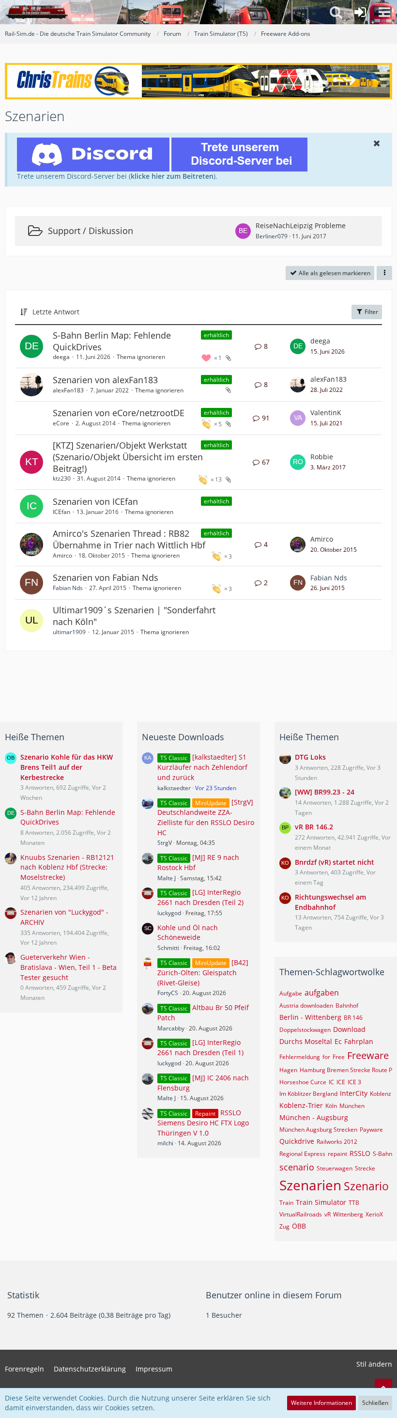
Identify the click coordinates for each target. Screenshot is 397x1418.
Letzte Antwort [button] (55, 311)
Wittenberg (348, 1214)
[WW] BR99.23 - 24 (324, 791)
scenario (296, 1167)
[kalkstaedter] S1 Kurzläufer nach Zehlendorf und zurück (202, 767)
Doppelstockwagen (305, 1030)
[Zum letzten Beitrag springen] (297, 346)
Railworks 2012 (337, 1142)
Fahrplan (358, 1041)
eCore (61, 423)
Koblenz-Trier (301, 1105)
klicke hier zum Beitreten (172, 176)
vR (327, 1214)
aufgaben (322, 992)
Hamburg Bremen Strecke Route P (346, 1070)
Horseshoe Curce (302, 1082)
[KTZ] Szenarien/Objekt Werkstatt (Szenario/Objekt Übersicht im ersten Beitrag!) (128, 456)
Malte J (166, 878)
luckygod (169, 913)
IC (331, 1082)
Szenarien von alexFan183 (105, 380)
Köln (331, 1106)
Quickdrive (296, 1141)
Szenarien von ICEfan (95, 501)
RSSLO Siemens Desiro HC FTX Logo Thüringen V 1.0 (203, 1123)
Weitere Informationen (321, 1403)
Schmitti (168, 948)
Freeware (368, 1055)
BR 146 (353, 1017)
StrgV (164, 843)
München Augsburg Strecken (318, 1129)
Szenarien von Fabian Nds (105, 577)
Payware (371, 1129)
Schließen (375, 1403)
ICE (340, 1082)
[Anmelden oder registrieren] (360, 12)
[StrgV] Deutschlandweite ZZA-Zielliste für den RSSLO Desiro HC (205, 817)
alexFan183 (68, 390)
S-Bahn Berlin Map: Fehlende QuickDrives (112, 341)
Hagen (288, 1070)
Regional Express (302, 1154)
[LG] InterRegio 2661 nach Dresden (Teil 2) (200, 897)
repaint (337, 1154)
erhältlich (216, 335)
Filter (370, 312)
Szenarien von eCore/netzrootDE (118, 413)
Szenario (366, 1186)
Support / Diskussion (90, 230)
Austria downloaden (306, 1005)
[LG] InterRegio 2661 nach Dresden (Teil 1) (200, 1047)
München (352, 1106)
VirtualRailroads (300, 1214)
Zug (284, 1226)
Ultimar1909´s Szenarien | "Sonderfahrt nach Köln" (134, 615)
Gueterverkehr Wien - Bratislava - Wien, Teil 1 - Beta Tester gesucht (68, 967)
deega (61, 357)
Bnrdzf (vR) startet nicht (334, 862)
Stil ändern (374, 1364)
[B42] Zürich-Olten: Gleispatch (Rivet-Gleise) (202, 972)
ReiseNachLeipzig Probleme (301, 225)
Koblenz (380, 1094)
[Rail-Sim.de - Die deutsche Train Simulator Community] (37, 12)
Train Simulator (321, 1202)
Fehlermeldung (299, 1057)
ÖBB (299, 1226)
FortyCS (167, 993)
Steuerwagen (334, 1168)
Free (339, 1057)
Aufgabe (290, 993)
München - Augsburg (313, 1117)
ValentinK (325, 412)
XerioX (374, 1214)
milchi (165, 1143)
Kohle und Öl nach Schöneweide (187, 932)
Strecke (365, 1168)
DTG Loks (310, 757)
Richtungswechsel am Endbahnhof (330, 902)
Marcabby (170, 1028)
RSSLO (360, 1153)
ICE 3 (354, 1082)
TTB (354, 1203)
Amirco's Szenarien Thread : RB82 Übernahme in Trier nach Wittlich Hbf (129, 539)
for (326, 1057)
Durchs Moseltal (305, 1041)
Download (349, 1029)
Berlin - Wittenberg (310, 1017)
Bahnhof (347, 1005)
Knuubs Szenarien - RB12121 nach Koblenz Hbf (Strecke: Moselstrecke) (67, 867)
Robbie (321, 456)
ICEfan (61, 512)
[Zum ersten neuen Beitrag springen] (243, 231)
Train (286, 1203)
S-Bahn (382, 1154)
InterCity (353, 1093)
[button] (384, 12)
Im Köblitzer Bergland (308, 1094)
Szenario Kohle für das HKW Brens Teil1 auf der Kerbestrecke (66, 766)
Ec (338, 1041)
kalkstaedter (174, 788)
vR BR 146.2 (314, 826)
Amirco (62, 555)
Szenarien (310, 1185)
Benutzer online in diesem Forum (274, 1295)
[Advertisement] (198, 682)
